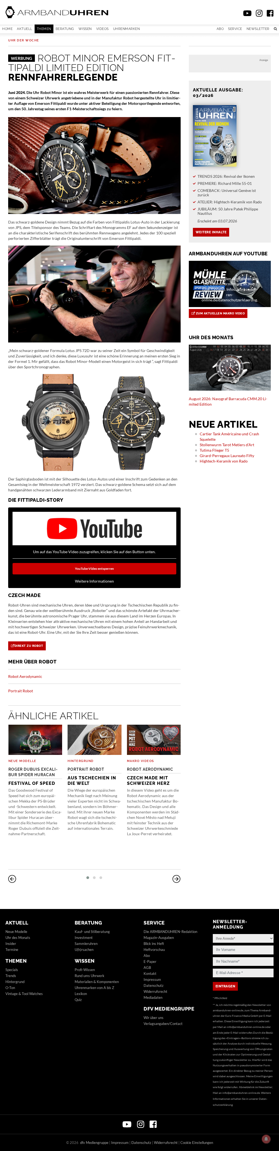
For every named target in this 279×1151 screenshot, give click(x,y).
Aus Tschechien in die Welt (92, 776)
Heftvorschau (154, 949)
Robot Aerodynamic (25, 676)
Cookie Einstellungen (196, 1142)
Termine (11, 949)
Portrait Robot (20, 690)
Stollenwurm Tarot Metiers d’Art (227, 444)
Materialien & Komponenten (97, 981)
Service (235, 29)
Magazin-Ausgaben (159, 937)
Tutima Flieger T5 (214, 450)
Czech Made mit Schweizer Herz (150, 776)
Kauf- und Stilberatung (92, 931)
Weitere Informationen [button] (94, 581)
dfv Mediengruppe (169, 1009)
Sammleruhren (86, 943)
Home (7, 29)
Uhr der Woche (23, 40)
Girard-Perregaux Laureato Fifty (227, 455)
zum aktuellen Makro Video (220, 313)
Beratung (65, 29)
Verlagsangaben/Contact (163, 1023)
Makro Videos (140, 761)
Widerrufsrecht (155, 991)
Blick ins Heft (154, 943)
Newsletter (258, 29)
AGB (147, 967)
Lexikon (81, 993)
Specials (11, 970)
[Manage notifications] (266, 1139)
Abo (220, 29)
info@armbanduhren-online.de (246, 1026)
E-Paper (150, 961)
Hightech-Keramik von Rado (224, 461)
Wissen (85, 29)
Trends (10, 976)
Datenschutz (153, 985)
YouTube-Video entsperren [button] (94, 569)
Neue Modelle (22, 761)
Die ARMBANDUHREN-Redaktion (170, 931)
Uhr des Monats (17, 937)
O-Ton (10, 987)
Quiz (78, 999)
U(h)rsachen (84, 949)
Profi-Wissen (85, 970)
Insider (10, 943)
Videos (102, 29)
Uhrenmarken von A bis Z (94, 987)
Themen (44, 29)
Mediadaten (153, 997)
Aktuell (24, 29)
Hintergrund (81, 761)
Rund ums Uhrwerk (89, 976)
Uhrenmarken (126, 29)
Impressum (152, 979)
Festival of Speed (32, 776)
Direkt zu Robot (28, 646)
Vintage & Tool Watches (24, 993)
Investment (84, 937)
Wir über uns (153, 1017)
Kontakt (150, 973)
